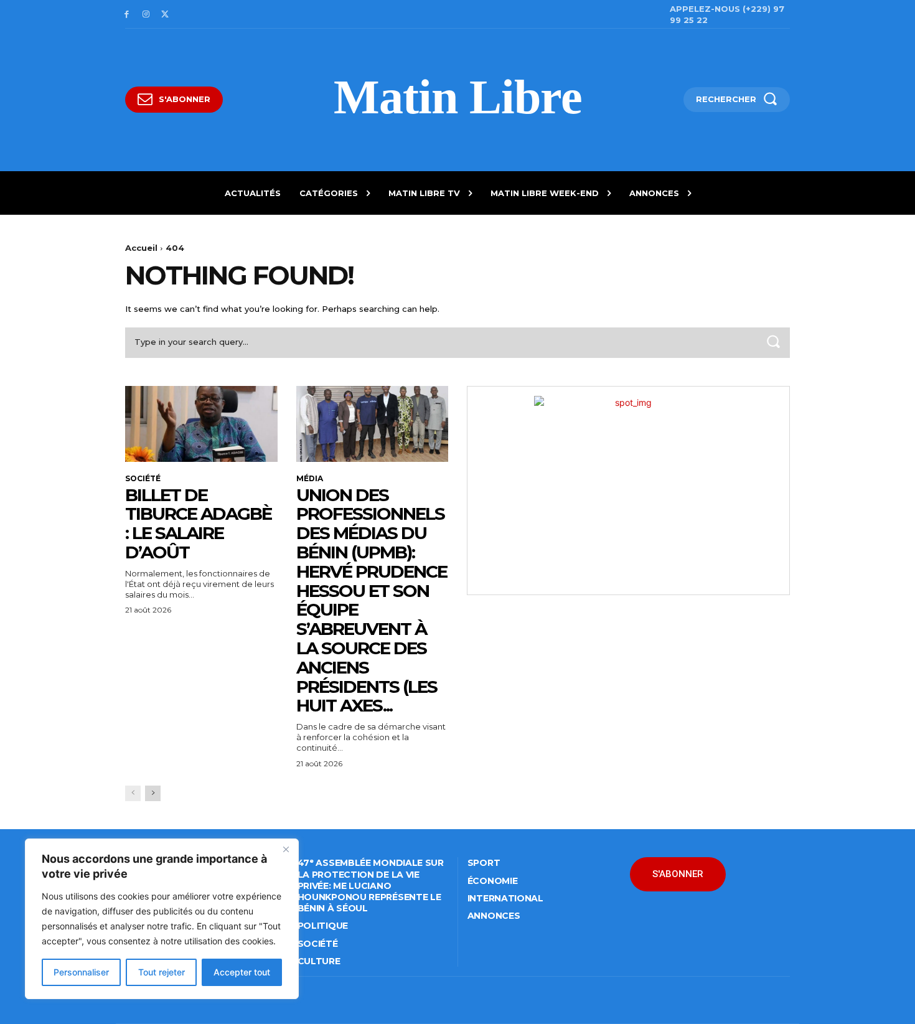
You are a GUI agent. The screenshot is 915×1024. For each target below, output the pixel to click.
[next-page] (153, 793)
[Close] (285, 849)
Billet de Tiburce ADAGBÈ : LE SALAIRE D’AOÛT (198, 523)
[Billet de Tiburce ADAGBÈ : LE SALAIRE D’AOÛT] (201, 424)
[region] (162, 918)
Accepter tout (242, 972)
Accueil (141, 248)
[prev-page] (133, 793)
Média (309, 478)
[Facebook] (126, 14)
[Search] (773, 342)
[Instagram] (145, 14)
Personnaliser (81, 972)
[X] (165, 14)
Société (143, 478)
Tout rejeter (161, 972)
